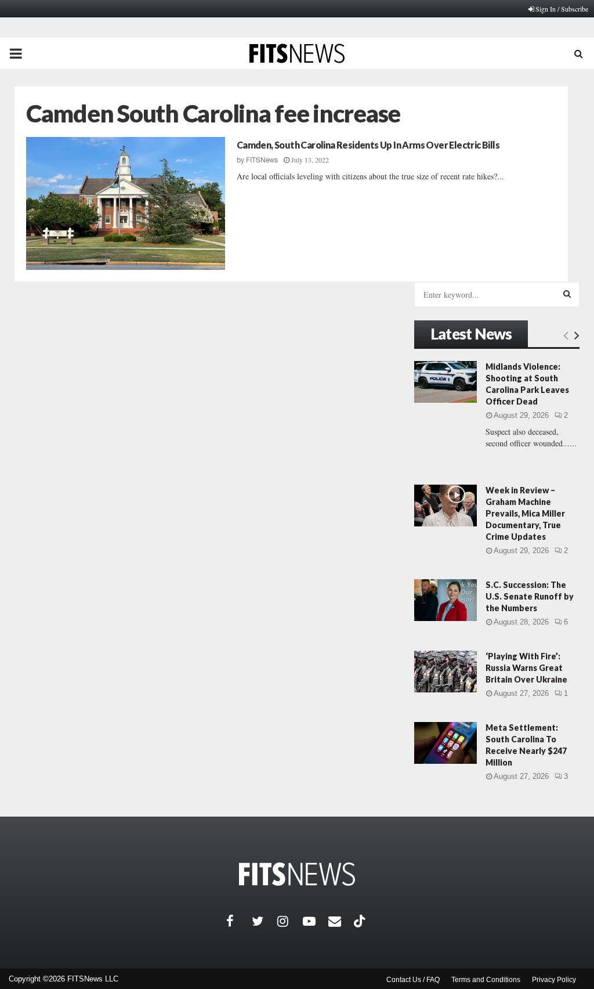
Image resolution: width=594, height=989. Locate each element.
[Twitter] (264, 921)
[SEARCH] (567, 293)
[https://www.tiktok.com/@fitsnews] (361, 921)
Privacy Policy (554, 980)
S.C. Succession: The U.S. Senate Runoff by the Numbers (530, 596)
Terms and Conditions (485, 980)
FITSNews (262, 160)
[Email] (341, 921)
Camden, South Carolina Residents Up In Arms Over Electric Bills (368, 144)
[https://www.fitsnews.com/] (297, 874)
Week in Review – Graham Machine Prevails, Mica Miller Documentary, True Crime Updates (525, 513)
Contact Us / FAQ (413, 980)
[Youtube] (315, 921)
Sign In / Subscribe (561, 8)
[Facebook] (239, 921)
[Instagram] (290, 921)
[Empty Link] (566, 335)
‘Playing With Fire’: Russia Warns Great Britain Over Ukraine (526, 667)
